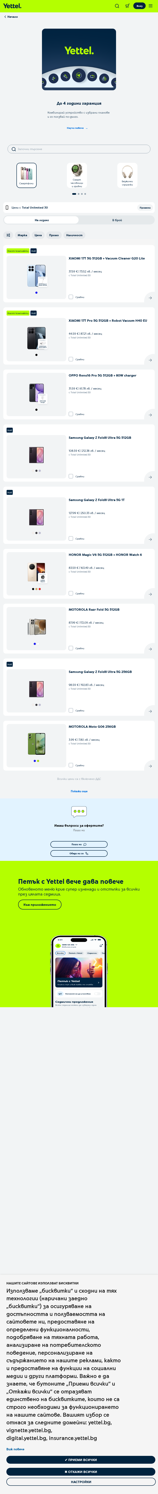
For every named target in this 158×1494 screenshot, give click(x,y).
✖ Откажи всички (81, 1472)
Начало (12, 16)
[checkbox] (71, 297)
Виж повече (15, 1449)
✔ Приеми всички (81, 1460)
